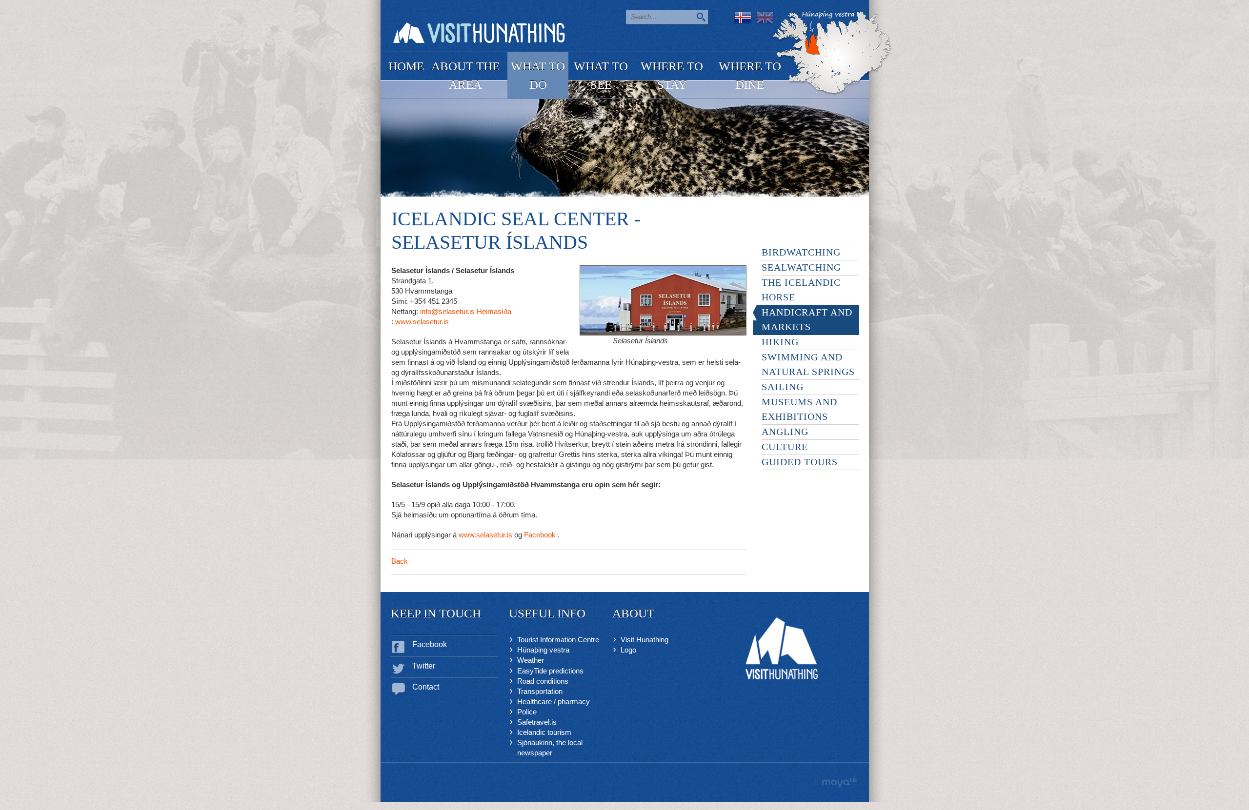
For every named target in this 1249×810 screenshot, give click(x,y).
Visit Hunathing (644, 639)
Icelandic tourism (544, 732)
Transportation (540, 691)
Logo (628, 650)
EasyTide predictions (550, 671)
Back (399, 561)
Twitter (423, 666)
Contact (425, 687)
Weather (530, 660)
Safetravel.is (537, 722)
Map (832, 53)
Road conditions (542, 681)
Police (527, 712)
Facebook (429, 644)
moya (839, 783)
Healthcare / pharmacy (553, 701)
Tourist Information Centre (558, 639)
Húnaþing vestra (543, 650)
